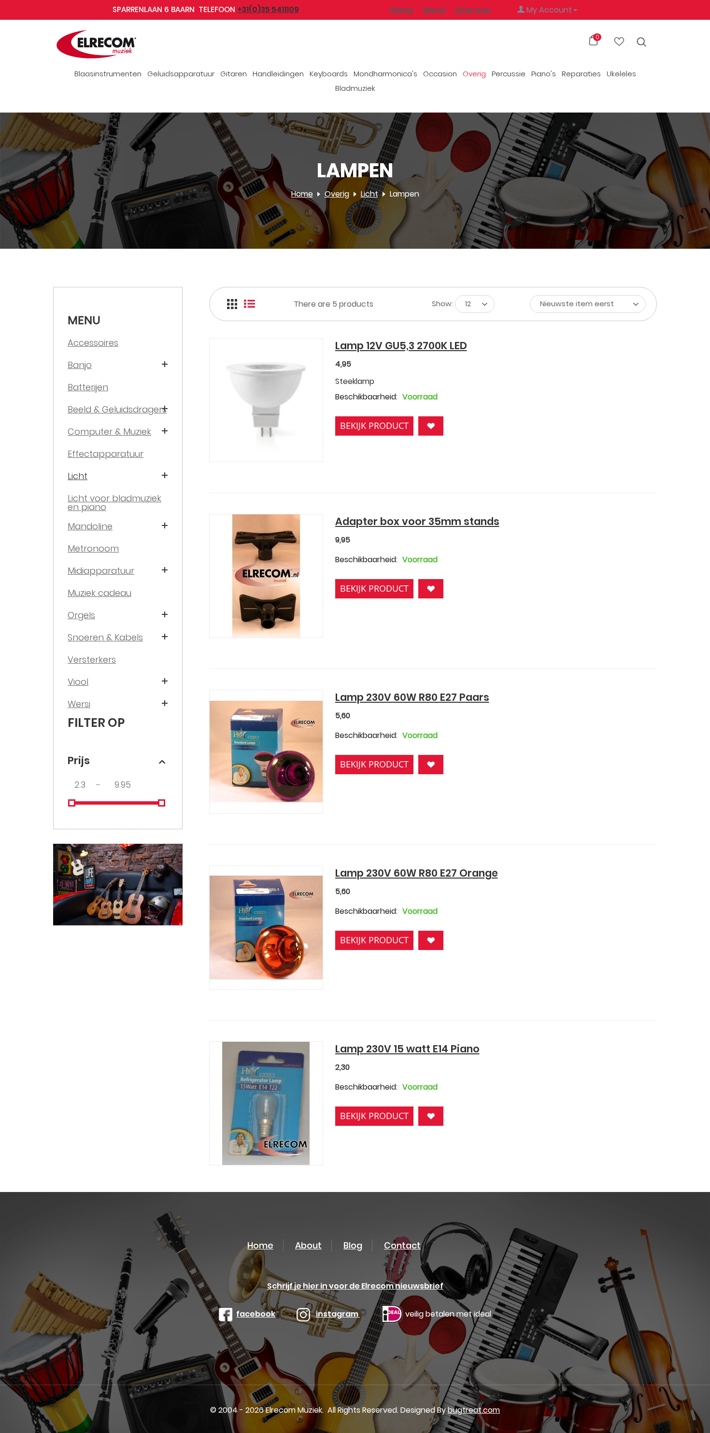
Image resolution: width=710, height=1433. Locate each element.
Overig (474, 74)
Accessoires (93, 343)
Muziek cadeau (99, 593)
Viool (78, 682)
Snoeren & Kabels (105, 637)
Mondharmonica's (385, 74)
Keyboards (329, 74)
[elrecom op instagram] (303, 1313)
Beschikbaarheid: (366, 396)
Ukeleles (621, 74)
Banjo (80, 365)
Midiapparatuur (101, 571)
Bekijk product (374, 425)
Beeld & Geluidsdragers (117, 409)
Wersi (79, 704)
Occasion (440, 74)
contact (402, 1245)
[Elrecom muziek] (112, 44)
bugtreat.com (474, 1410)
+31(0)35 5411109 (268, 9)
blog (352, 1245)
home (260, 1245)
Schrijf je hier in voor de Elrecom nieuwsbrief (355, 1285)
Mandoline (90, 526)
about (308, 1245)
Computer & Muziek (109, 432)
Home (401, 9)
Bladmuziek (355, 88)
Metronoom (93, 548)
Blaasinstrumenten (108, 74)
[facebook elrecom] (225, 1313)
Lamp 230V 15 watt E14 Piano (407, 1049)
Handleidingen (278, 74)
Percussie (508, 74)
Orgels (81, 615)
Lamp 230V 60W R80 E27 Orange (416, 873)
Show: (442, 303)
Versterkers (92, 659)
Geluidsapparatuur (180, 74)
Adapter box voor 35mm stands (417, 521)
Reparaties (581, 74)
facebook (255, 1313)
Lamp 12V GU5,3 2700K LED (401, 346)
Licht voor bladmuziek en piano (114, 502)
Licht (369, 193)
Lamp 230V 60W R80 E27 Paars (412, 697)
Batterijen (88, 387)
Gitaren (233, 74)
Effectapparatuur (105, 454)
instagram (338, 1313)
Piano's (543, 74)
